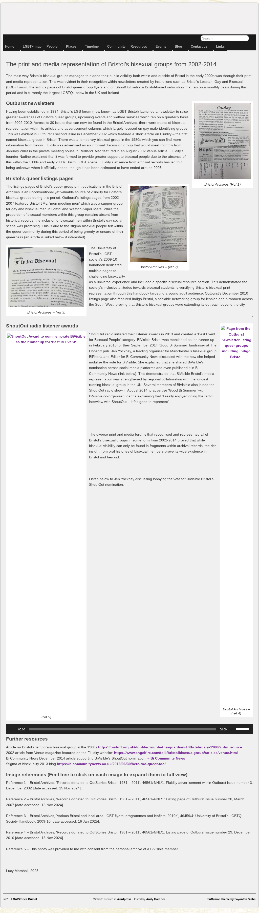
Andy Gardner (155, 899)
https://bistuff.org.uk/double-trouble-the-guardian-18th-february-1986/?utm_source (170, 747)
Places (71, 46)
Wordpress (124, 899)
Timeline (92, 46)
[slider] (243, 728)
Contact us (199, 46)
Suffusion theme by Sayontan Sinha (231, 899)
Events (161, 46)
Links (220, 46)
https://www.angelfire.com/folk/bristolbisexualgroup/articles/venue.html (176, 753)
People (52, 46)
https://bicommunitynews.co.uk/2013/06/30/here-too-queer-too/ (111, 764)
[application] (129, 729)
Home (9, 46)
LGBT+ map (32, 46)
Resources (139, 46)
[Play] (12, 729)
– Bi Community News (166, 758)
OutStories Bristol (25, 899)
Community (116, 46)
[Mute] (232, 729)
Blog (178, 46)
